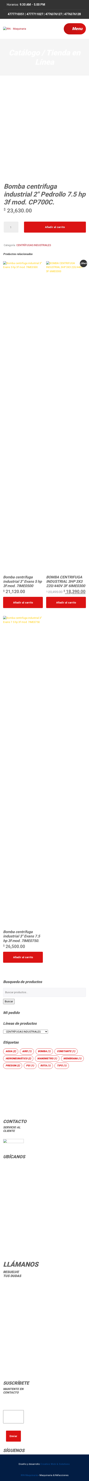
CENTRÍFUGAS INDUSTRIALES (33, 245)
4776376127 (12, 1313)
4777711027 (12, 1303)
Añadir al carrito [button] (23, 602)
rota (45, 1065)
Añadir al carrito (55, 227)
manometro (47, 1058)
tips (61, 1065)
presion (13, 1065)
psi (30, 1065)
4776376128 (12, 1324)
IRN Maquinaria (29, 1475)
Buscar (9, 1001)
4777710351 (12, 1292)
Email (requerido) (13, 1405)
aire (26, 1051)
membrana (72, 1058)
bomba (44, 1051)
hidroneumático (18, 1058)
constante (66, 1051)
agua (11, 1051)
